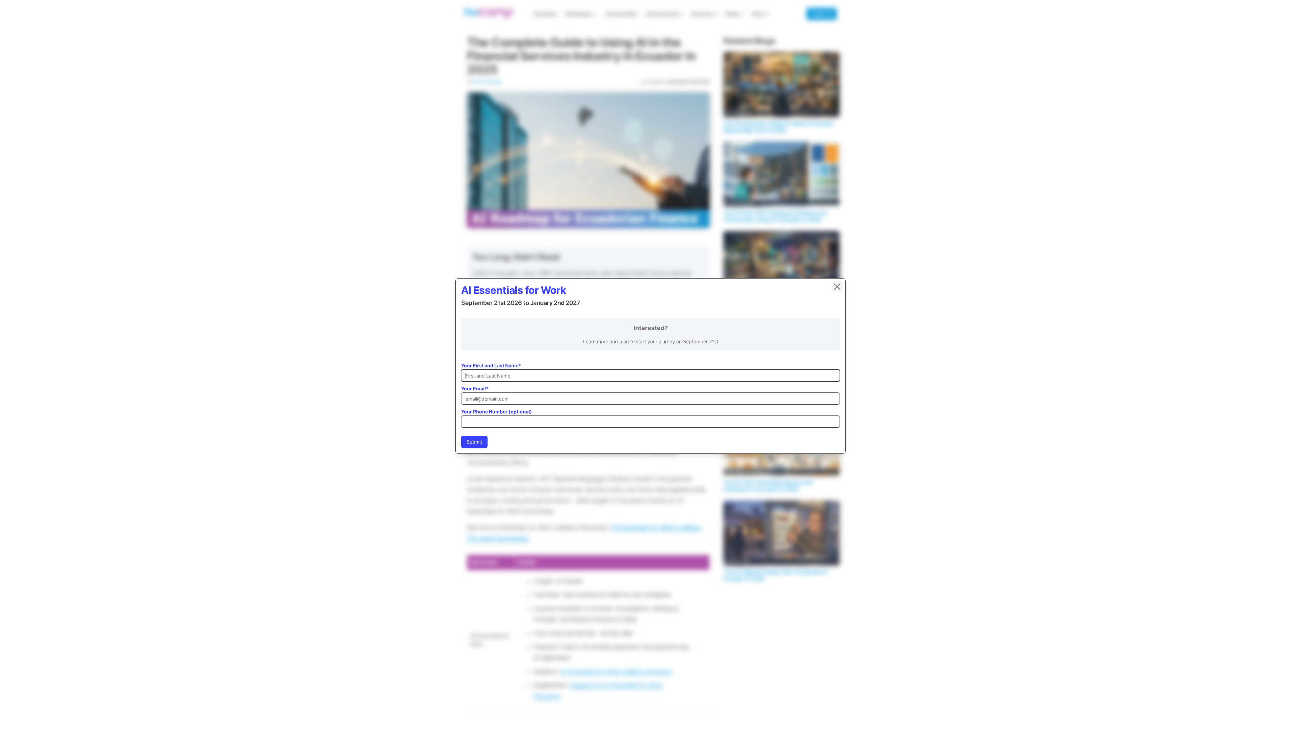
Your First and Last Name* (491, 365)
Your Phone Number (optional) (496, 411)
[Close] (837, 286)
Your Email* (475, 388)
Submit (474, 442)
